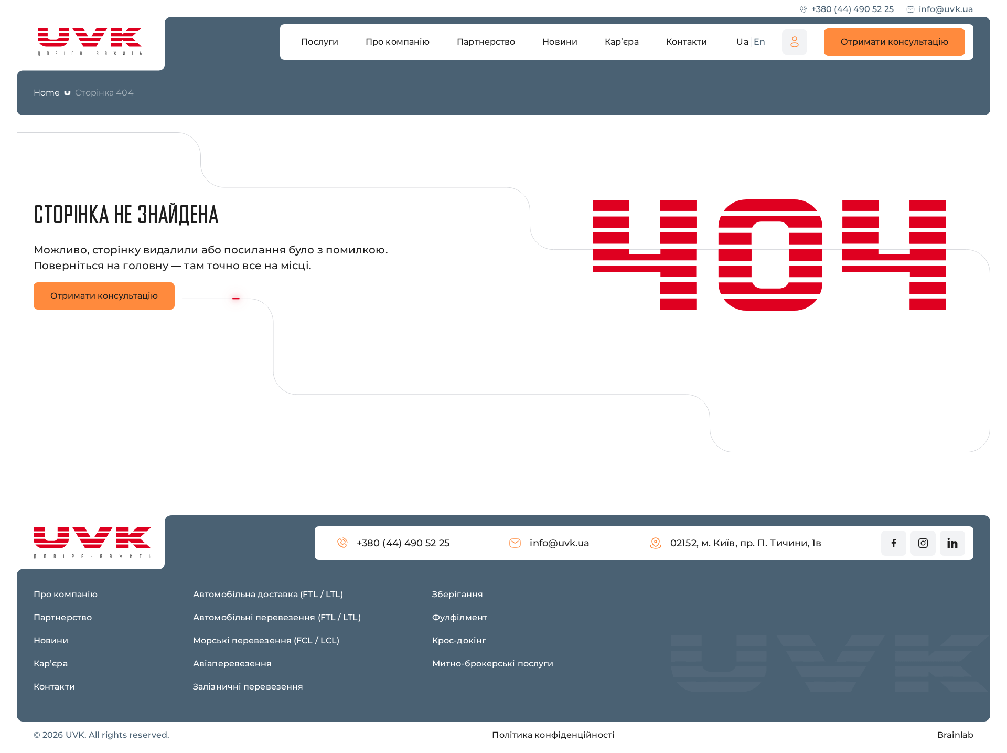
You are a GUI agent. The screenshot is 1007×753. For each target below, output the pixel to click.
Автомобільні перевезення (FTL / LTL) (277, 617)
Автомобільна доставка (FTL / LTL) (268, 594)
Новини (51, 640)
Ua (742, 42)
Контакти (54, 687)
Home (47, 93)
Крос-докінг (459, 640)
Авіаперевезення (232, 664)
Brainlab (955, 735)
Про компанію (66, 594)
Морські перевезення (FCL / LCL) (266, 640)
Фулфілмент (459, 617)
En (759, 42)
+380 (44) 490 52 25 (852, 9)
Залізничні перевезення (248, 687)
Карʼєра (51, 664)
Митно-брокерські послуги (492, 664)
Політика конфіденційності (553, 735)
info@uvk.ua (946, 9)
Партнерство (63, 617)
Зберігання (457, 594)
